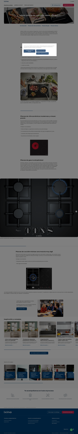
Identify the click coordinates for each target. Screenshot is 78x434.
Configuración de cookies (29, 51)
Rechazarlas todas (41, 50)
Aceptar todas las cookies (42, 53)
